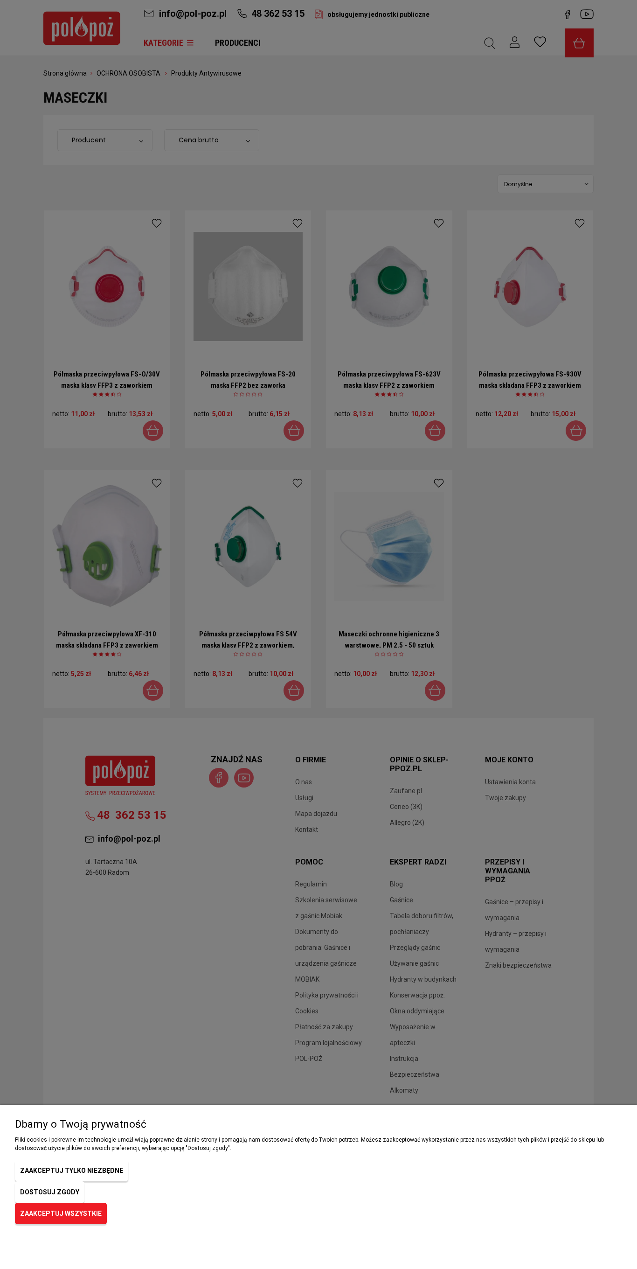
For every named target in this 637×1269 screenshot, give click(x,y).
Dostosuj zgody (49, 1192)
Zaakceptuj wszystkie (61, 1213)
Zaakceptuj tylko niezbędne (71, 1170)
